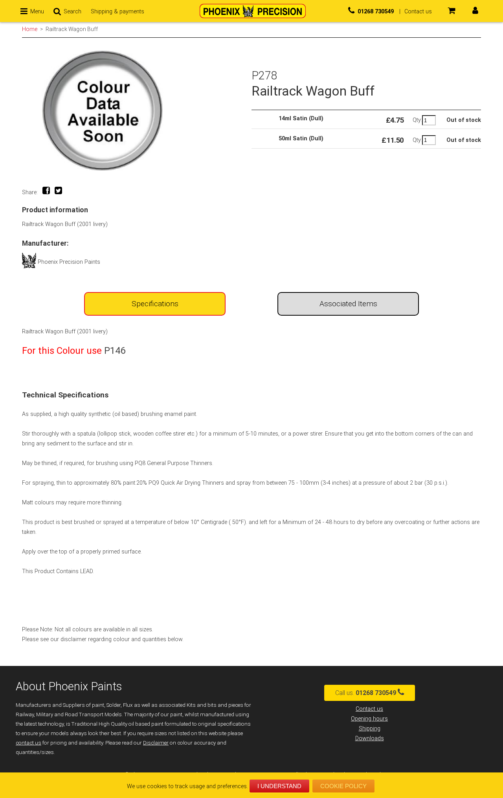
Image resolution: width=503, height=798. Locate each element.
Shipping (369, 728)
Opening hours (369, 718)
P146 (114, 350)
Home (29, 29)
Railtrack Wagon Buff (72, 29)
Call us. (365, 693)
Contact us (369, 709)
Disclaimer (156, 743)
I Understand (279, 786)
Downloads (369, 738)
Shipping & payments (117, 11)
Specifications (155, 303)
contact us (28, 743)
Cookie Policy (343, 786)
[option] (137, 110)
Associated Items (348, 303)
